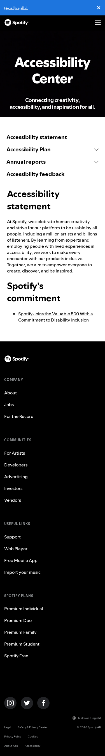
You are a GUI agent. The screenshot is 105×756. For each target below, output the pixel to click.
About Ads (11, 746)
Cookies (33, 736)
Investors (13, 488)
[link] (52, 137)
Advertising (16, 476)
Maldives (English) (89, 718)
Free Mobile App (21, 560)
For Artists (14, 453)
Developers (15, 465)
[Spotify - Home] (16, 23)
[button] (52, 149)
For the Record (19, 416)
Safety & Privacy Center (33, 727)
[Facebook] (43, 703)
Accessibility (32, 746)
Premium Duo (18, 620)
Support (12, 537)
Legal (7, 727)
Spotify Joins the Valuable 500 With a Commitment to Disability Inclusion (55, 317)
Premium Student (21, 644)
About (10, 393)
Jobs (9, 404)
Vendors (12, 500)
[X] (27, 703)
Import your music (22, 572)
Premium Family (20, 632)
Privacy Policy (12, 736)
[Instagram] (10, 703)
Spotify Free (16, 656)
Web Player (15, 548)
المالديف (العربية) (16, 7)
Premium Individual (23, 608)
